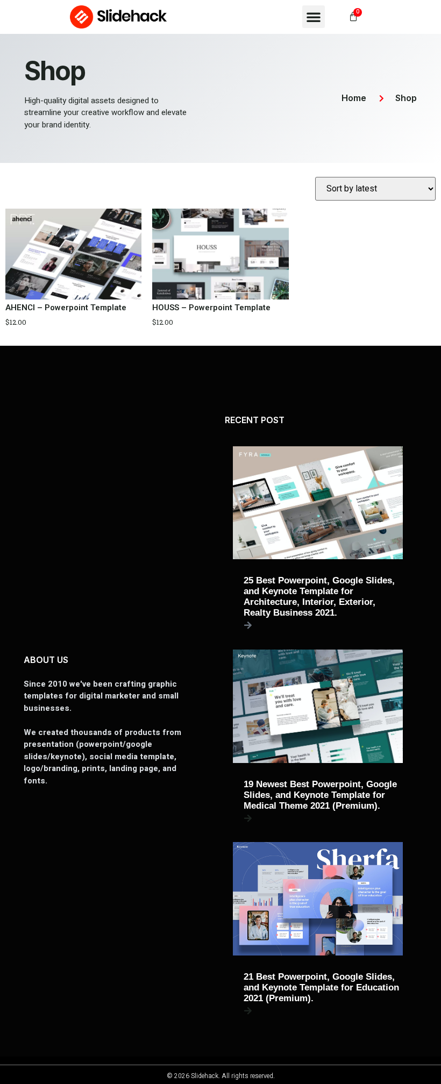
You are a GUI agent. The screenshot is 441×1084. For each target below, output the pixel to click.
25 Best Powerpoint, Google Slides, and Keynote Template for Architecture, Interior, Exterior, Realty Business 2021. (319, 596)
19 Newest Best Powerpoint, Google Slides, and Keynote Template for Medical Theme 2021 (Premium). (320, 795)
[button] (313, 16)
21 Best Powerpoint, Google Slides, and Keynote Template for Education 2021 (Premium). (321, 987)
